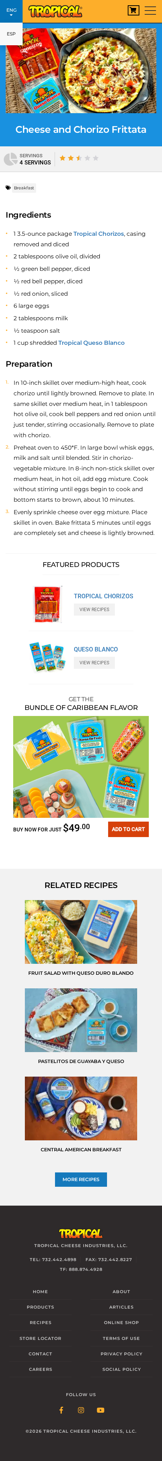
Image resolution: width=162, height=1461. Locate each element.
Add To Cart (128, 829)
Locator (40, 1338)
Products (40, 1307)
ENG (11, 10)
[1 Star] (62, 158)
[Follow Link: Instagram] (81, 1410)
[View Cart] (133, 10)
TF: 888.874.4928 (81, 1269)
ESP (11, 34)
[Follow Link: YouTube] (100, 1410)
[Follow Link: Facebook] (61, 1410)
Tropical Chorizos (98, 233)
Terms (121, 1338)
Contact (40, 1354)
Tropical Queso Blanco (91, 342)
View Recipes (94, 609)
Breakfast (24, 187)
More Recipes (81, 1179)
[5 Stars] (95, 158)
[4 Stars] (87, 158)
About (121, 1291)
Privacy (121, 1354)
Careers (40, 1369)
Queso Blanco (96, 649)
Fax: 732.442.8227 (109, 1259)
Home (40, 1291)
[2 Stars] (71, 158)
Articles (121, 1307)
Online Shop (121, 1322)
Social (121, 1369)
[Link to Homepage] (58, 9)
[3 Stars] (79, 158)
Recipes (41, 1322)
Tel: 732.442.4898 (53, 1259)
